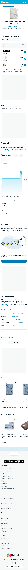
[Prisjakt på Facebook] (12, 562)
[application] (14, 182)
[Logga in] (26, 2)
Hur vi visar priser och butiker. (16, 73)
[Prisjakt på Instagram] (15, 562)
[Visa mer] (2, 52)
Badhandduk (15, 322)
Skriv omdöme (16, 26)
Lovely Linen (15, 316)
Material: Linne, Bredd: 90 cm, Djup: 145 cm (14, 28)
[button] (25, 9)
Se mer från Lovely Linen (7, 337)
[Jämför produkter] (25, 17)
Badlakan (21, 322)
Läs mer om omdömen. (17, 231)
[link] (9, 394)
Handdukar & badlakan (8, 6)
